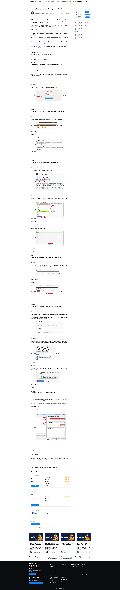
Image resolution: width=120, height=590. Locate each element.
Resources (58, 1)
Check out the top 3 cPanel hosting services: (82, 42)
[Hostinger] (78, 12)
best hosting (47, 527)
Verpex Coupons (74, 573)
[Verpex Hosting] (35, 513)
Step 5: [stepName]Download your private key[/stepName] (82, 35)
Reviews (46, 1)
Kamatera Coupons (74, 566)
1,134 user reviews (35, 479)
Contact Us (52, 566)
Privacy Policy (52, 580)
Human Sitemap (52, 568)
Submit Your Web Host (54, 571)
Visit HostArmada (35, 485)
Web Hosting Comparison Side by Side (86, 570)
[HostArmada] (35, 475)
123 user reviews (35, 517)
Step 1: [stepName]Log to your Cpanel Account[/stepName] (81, 23)
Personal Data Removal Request (54, 578)
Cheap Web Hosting (64, 571)
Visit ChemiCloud (35, 504)
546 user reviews (35, 498)
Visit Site (87, 14)
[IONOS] (78, 17)
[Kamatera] (78, 14)
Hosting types (41, 1)
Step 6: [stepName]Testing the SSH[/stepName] (80, 38)
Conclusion (77, 40)
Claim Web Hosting (53, 573)
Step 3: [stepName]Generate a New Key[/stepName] (81, 29)
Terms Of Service (53, 582)
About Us (51, 564)
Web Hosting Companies (86, 574)
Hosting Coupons (66, 1)
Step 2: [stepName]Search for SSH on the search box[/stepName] (81, 26)
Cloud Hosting (63, 577)
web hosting (53, 32)
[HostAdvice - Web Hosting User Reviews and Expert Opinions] (33, 1)
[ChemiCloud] (35, 494)
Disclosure (52, 575)
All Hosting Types (64, 564)
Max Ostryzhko (38, 12)
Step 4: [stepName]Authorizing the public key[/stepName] (81, 32)
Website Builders (63, 583)
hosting (42, 45)
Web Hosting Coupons (75, 564)
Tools (83, 568)
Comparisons (52, 1)
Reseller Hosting (63, 581)
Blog (82, 566)
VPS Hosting (63, 573)
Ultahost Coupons (74, 571)
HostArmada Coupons (74, 568)
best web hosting (39, 47)
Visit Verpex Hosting (35, 523)
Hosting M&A (35, 582)
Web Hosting (63, 566)
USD (89, 1)
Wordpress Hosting (64, 568)
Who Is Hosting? (84, 572)
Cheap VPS (62, 575)
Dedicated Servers (64, 579)
